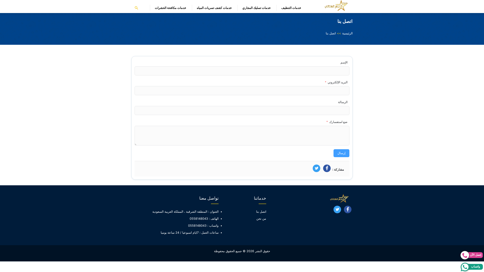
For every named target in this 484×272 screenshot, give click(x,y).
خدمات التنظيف (291, 8)
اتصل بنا (261, 211)
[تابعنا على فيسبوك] (347, 210)
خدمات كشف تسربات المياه (214, 8)
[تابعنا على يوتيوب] (337, 210)
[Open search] (136, 8)
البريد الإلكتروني (337, 82)
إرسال (341, 153)
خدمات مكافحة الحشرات (170, 8)
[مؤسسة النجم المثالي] (336, 5)
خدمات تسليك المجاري (256, 8)
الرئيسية (347, 33)
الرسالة (342, 102)
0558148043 (199, 218)
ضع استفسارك (338, 122)
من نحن (261, 218)
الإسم (344, 62)
